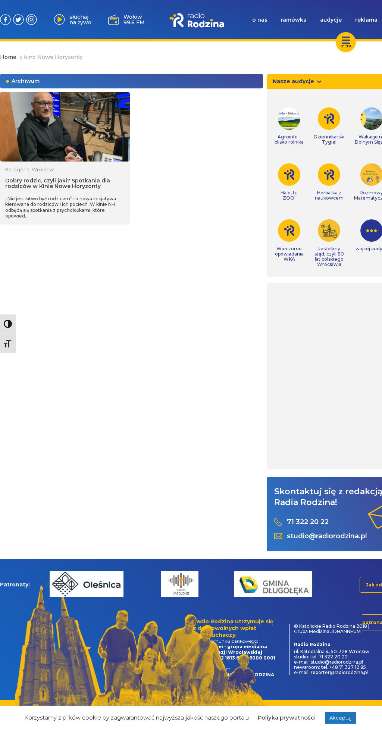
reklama (366, 19)
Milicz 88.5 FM (133, 19)
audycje (331, 19)
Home (8, 57)
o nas (259, 19)
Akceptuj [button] (340, 718)
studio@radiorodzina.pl (327, 536)
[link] (289, 126)
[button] (49, 584)
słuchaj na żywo (80, 19)
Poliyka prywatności (287, 717)
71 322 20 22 (308, 522)
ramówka (294, 19)
